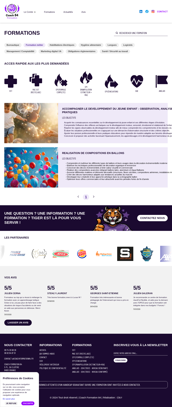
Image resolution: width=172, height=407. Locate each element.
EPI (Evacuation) (79, 360)
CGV (41, 360)
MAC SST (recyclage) (81, 353)
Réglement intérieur (49, 364)
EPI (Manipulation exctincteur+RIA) (88, 364)
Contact (43, 357)
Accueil (43, 349)
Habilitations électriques (62, 45)
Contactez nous (152, 218)
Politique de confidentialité (53, 368)
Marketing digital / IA (51, 51)
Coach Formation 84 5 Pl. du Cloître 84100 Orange (13, 367)
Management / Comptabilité (20, 51)
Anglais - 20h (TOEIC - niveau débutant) (90, 368)
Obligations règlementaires (81, 51)
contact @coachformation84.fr (18, 358)
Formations (49, 12)
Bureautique (13, 45)
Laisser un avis (18, 322)
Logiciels (127, 45)
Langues (112, 45)
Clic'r (119, 397)
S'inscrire (120, 360)
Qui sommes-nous (47, 353)
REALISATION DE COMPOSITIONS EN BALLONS (93, 153)
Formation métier (34, 45)
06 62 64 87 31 (9, 352)
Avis (83, 12)
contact (162, 11)
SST (73, 349)
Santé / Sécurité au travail (115, 51)
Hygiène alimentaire (91, 45)
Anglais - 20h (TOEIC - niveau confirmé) (89, 371)
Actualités (68, 12)
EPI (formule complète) (83, 357)
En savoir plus (9, 399)
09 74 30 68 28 (10, 349)
